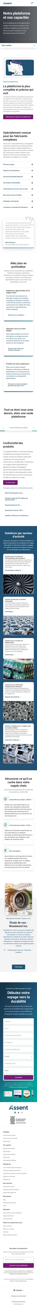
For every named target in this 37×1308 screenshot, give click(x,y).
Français (19, 1290)
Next (34, 428)
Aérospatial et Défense (9, 1160)
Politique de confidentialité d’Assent (19, 1087)
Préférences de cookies (18, 1301)
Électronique (6, 1151)
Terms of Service (20, 1281)
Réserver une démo (8, 1229)
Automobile (6, 1157)
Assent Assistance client (10, 1235)
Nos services (6, 1141)
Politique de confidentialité (18, 1296)
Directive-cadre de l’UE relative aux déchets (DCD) (16, 499)
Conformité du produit (9, 1135)
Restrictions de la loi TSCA (14, 510)
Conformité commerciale (10, 1138)
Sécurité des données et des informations (15, 1173)
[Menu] (32, 3)
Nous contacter (7, 1226)
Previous (3, 428)
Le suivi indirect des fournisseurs (12, 1167)
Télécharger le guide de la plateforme (18, 117)
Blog (4, 1199)
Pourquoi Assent (8, 1219)
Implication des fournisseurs (11, 1189)
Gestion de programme (9, 1192)
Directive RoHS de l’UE (12, 505)
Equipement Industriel (9, 1154)
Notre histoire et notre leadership (12, 1213)
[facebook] (22, 1112)
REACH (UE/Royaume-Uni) (13, 493)
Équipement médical (9, 1148)
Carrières (5, 1232)
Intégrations (6, 1179)
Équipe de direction (8, 1216)
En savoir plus (10, 482)
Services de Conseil (8, 1186)
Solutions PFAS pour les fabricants (16, 515)
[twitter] (18, 1112)
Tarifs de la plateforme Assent (11, 1170)
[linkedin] (15, 1112)
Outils (4, 1205)
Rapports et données (9, 1176)
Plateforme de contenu (9, 1202)
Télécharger (19, 967)
